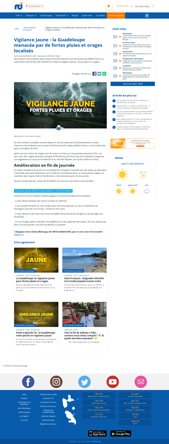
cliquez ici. (19, 234)
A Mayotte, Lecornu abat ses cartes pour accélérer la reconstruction (137, 62)
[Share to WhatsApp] (104, 74)
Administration (48, 420)
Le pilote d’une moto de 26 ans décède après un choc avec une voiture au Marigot (137, 37)
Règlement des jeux (48, 424)
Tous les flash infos (133, 83)
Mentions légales (48, 416)
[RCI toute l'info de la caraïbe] (18, 6)
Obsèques (30, 15)
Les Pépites (100, 15)
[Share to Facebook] (94, 74)
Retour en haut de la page (16, 366)
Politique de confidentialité (48, 411)
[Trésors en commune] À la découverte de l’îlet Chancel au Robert (137, 69)
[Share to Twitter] (99, 74)
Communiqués (46, 15)
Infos (18, 15)
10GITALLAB (96, 441)
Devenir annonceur (48, 406)
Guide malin (87, 15)
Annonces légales (116, 15)
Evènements (61, 15)
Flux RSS (24, 420)
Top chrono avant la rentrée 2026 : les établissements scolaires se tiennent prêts (136, 77)
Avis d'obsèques (24, 408)
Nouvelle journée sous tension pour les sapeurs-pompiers (137, 55)
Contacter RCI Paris (48, 402)
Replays (75, 15)
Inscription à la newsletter (24, 403)
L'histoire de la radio (48, 394)
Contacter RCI (48, 398)
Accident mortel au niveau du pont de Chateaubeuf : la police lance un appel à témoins (137, 47)
